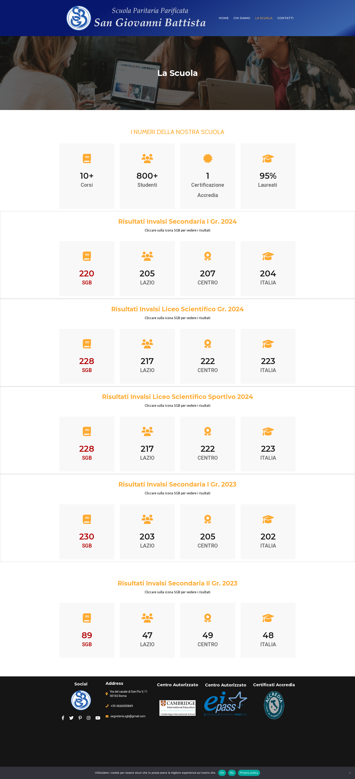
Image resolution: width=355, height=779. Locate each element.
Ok (222, 772)
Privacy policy (249, 772)
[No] (350, 773)
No (232, 772)
